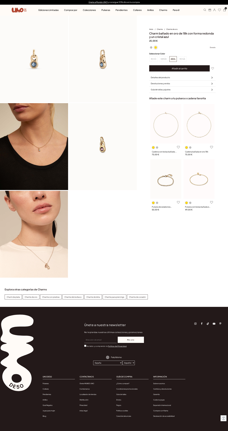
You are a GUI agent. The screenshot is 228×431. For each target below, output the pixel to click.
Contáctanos (85, 389)
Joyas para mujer (49, 411)
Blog (44, 416)
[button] (213, 10)
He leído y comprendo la (107, 346)
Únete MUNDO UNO (87, 383)
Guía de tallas (121, 394)
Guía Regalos (47, 405)
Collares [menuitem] (137, 10)
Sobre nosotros (159, 383)
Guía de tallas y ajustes (160, 89)
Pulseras (46, 383)
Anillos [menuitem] (150, 10)
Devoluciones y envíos (160, 83)
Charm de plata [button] (13, 297)
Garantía (156, 394)
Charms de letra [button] (93, 297)
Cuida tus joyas (159, 400)
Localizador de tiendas (88, 394)
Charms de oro (172, 29)
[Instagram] (195, 324)
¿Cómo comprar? (122, 383)
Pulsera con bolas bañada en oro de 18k (197, 207)
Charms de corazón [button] (137, 297)
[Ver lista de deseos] (218, 10)
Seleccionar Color (157, 54)
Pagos (118, 405)
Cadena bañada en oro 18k (196, 152)
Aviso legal (83, 411)
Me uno (130, 340)
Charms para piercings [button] (114, 297)
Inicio (151, 29)
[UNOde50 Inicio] (19, 10)
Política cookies (122, 411)
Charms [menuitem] (163, 10)
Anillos (45, 400)
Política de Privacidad (117, 346)
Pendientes (47, 394)
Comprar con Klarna (160, 411)
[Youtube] (214, 324)
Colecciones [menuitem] (89, 10)
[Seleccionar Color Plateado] (151, 47)
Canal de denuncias (123, 416)
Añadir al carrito (179, 68)
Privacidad (83, 405)
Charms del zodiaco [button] (73, 297)
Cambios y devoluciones (162, 389)
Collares (46, 389)
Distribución (84, 400)
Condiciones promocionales (127, 389)
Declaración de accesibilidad (164, 416)
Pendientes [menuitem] (121, 10)
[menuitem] (153, 30)
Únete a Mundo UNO (98, 2)
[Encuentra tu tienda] (208, 10)
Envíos (118, 400)
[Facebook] (201, 324)
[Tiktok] (208, 324)
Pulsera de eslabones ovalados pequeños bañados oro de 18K (161, 207)
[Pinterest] (220, 324)
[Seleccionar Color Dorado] (155, 47)
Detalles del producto (160, 77)
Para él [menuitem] (176, 10)
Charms (160, 29)
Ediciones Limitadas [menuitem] (48, 10)
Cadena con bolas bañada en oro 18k (164, 152)
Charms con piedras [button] (51, 297)
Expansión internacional (162, 405)
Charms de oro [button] (31, 297)
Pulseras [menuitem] (105, 10)
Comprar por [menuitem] (70, 10)
